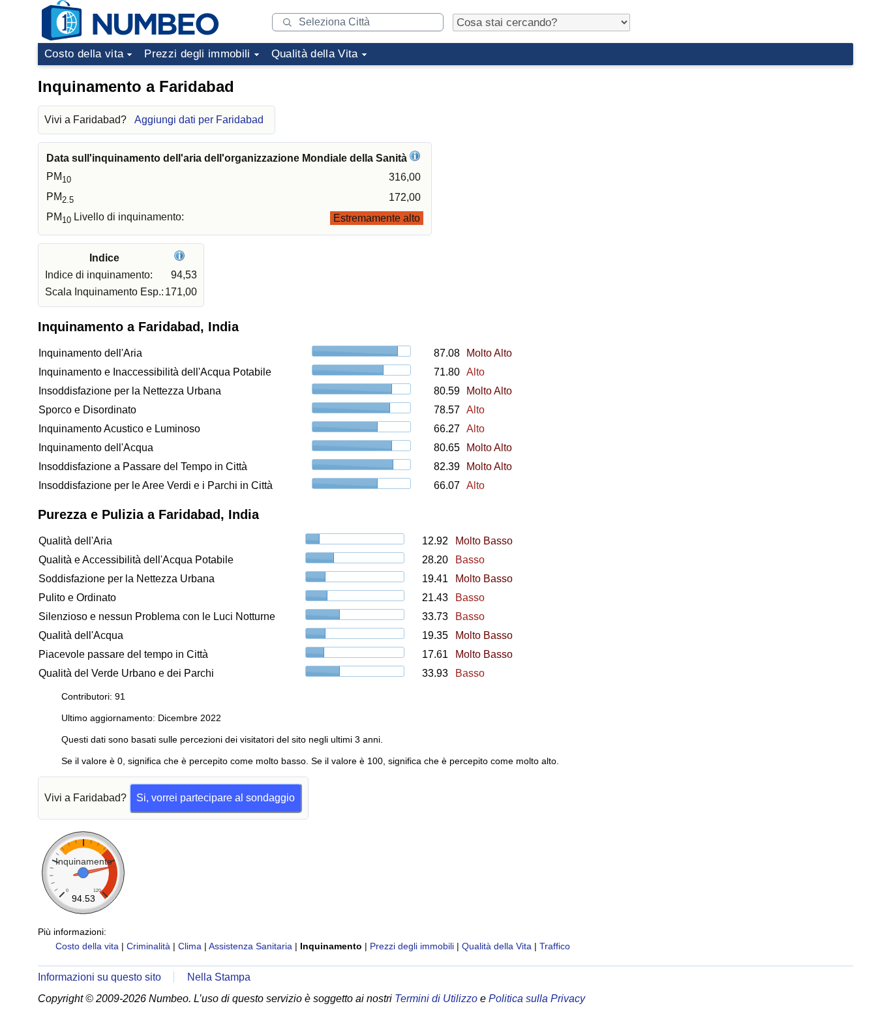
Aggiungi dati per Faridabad (199, 119)
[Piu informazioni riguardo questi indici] (181, 257)
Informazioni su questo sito (99, 977)
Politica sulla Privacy (537, 998)
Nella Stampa (218, 977)
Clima (190, 946)
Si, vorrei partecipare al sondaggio (215, 797)
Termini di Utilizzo (436, 998)
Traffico (554, 946)
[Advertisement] (755, 152)
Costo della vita (83, 54)
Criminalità (148, 946)
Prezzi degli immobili (197, 54)
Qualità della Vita (314, 54)
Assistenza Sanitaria (250, 946)
